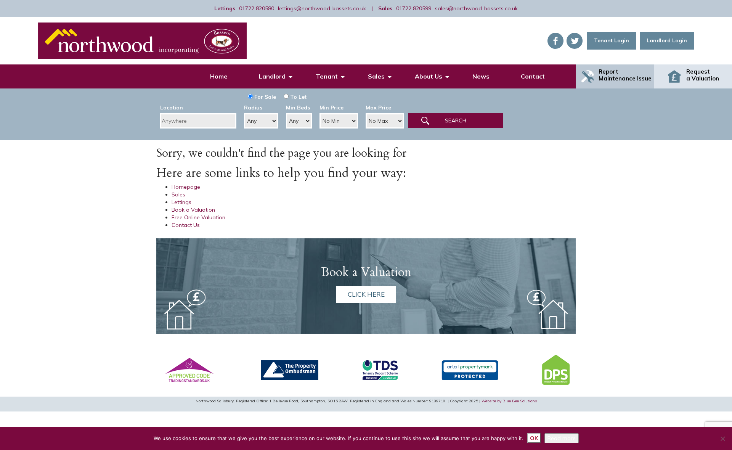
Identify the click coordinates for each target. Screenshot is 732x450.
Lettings (181, 202)
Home (219, 76)
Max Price (378, 107)
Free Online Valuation (198, 217)
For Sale (264, 96)
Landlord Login (667, 40)
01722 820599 (413, 8)
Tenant (327, 76)
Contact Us (186, 225)
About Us (428, 76)
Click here (366, 294)
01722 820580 (256, 8)
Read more (561, 438)
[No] (722, 438)
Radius (253, 107)
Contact (533, 76)
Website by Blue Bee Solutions (509, 401)
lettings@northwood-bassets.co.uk (322, 8)
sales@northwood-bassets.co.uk (476, 8)
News (481, 76)
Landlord (272, 76)
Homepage (186, 186)
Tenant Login (611, 40)
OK (534, 438)
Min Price (331, 107)
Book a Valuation (193, 209)
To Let (298, 96)
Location (171, 107)
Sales (376, 76)
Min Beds (298, 107)
